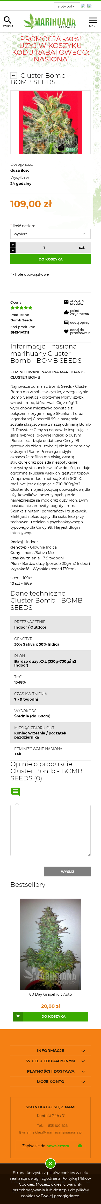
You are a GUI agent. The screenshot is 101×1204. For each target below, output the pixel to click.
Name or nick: (15, 792)
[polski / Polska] (90, 4)
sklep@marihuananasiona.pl (51, 1132)
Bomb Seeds (21, 320)
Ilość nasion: (22, 226)
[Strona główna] (51, 21)
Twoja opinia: (17, 804)
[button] (77, 303)
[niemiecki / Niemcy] (84, 4)
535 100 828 (52, 1125)
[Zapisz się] (80, 1146)
